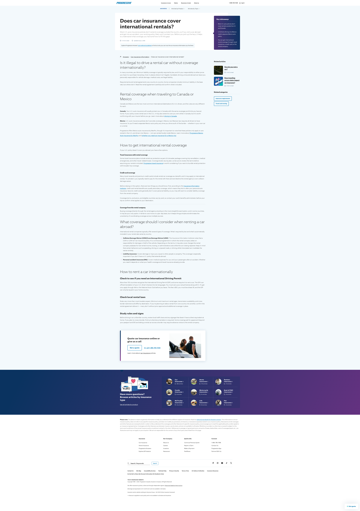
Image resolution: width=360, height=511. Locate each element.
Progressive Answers (145, 448)
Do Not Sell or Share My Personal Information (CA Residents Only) (146, 474)
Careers (165, 445)
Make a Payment (189, 448)
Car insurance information (140, 57)
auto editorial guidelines (145, 45)
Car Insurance (143, 442)
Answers (163, 8)
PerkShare (187, 451)
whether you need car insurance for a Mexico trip (159, 136)
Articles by (177, 8)
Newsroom (166, 451)
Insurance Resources (212, 471)
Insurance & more (166, 3)
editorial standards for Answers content (209, 419)
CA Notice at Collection (198, 471)
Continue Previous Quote (191, 442)
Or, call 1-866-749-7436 (152, 348)
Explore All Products (145, 451)
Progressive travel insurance (153, 163)
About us (196, 3)
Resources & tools (186, 3)
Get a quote (135, 348)
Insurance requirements (223, 98)
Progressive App (216, 448)
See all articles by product (129, 404)
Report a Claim (188, 445)
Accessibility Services (150, 471)
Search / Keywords (137, 463)
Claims (176, 3)
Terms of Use (185, 471)
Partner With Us (216, 451)
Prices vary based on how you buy (173, 485)
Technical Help (162, 471)
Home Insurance (144, 445)
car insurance (145, 353)
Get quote (352, 506)
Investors (166, 448)
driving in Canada (170, 116)
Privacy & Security (174, 471)
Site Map (138, 471)
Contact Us (215, 445)
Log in (242, 3)
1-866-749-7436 (233, 3)
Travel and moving (221, 103)
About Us (166, 442)
